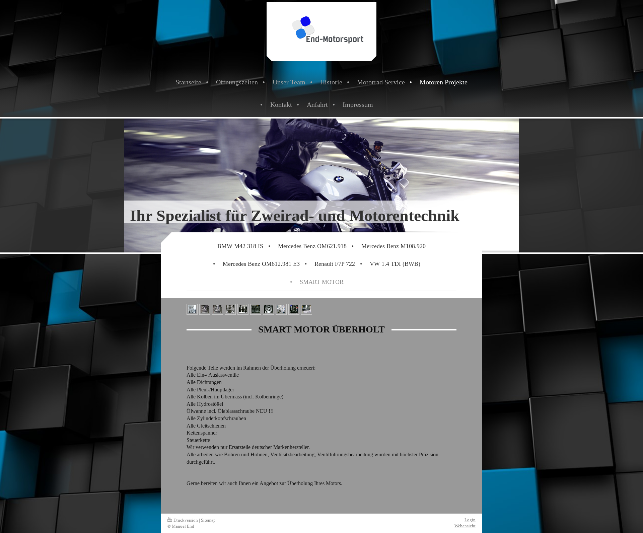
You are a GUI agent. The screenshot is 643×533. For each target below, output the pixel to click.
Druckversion (185, 520)
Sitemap (208, 520)
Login (470, 519)
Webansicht (465, 525)
